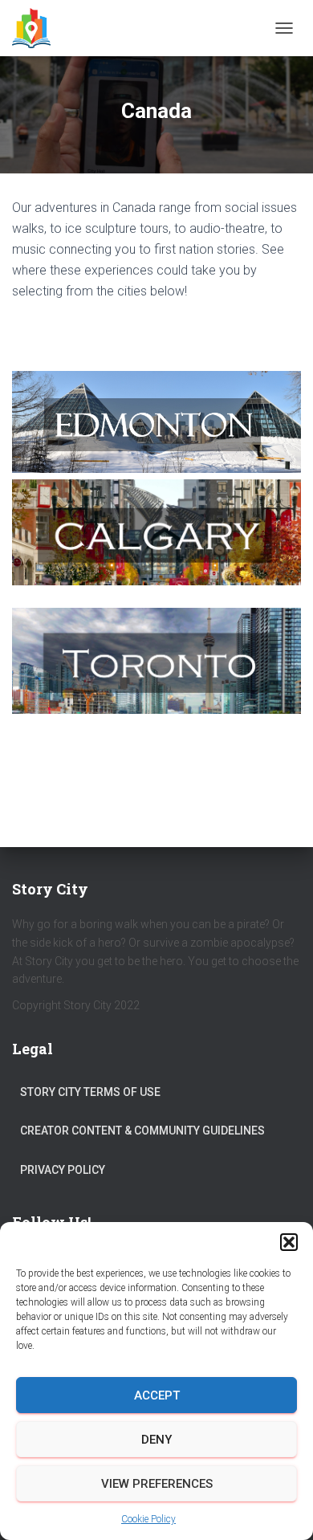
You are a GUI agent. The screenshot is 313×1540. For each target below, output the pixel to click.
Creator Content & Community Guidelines (142, 1130)
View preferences (157, 1484)
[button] (289, 1242)
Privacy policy (62, 1169)
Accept (157, 1395)
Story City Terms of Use (90, 1092)
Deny (156, 1439)
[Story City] (37, 28)
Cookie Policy (148, 1519)
